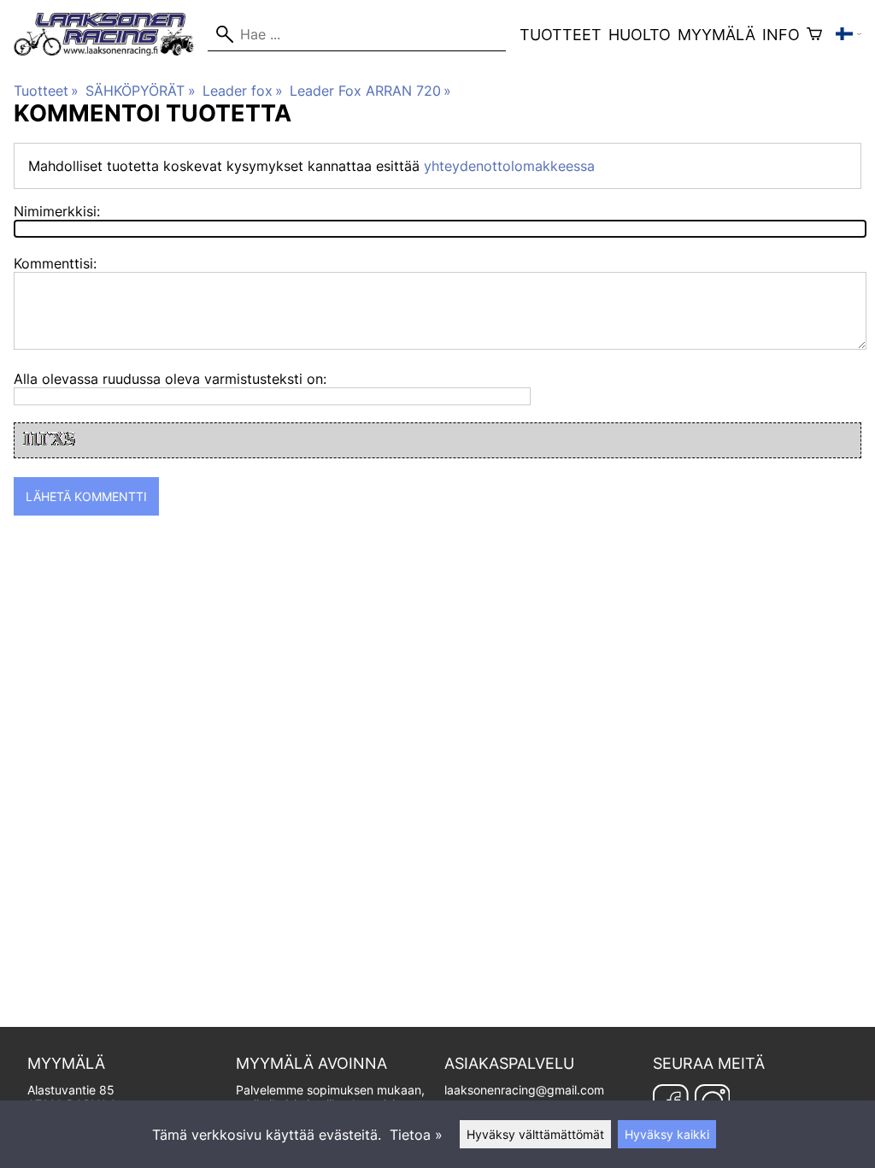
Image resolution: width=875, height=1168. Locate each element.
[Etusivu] (111, 50)
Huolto (639, 35)
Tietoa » (416, 1134)
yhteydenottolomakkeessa (509, 165)
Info (781, 35)
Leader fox (243, 90)
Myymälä (716, 35)
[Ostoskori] (814, 34)
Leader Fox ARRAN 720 (370, 90)
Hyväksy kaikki (667, 1134)
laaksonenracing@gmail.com (524, 1089)
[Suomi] (848, 34)
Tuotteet (561, 35)
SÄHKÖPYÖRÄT (140, 90)
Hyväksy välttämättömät (535, 1134)
